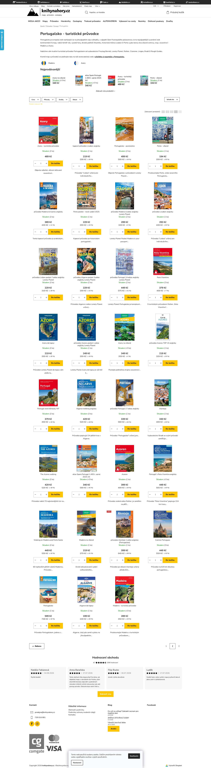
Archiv (113, 729)
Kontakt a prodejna (53, 6)
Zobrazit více (105, 694)
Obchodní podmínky (76, 710)
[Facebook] (31, 723)
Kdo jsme (66, 6)
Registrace (177, 6)
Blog (43, 6)
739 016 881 (40, 717)
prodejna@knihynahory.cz (45, 712)
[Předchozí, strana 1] (172, 646)
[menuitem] (34, 21)
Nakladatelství (77, 6)
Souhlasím (134, 756)
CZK (155, 6)
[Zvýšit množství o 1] (46, 163)
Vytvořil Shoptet (175, 765)
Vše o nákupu (34, 6)
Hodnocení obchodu (105, 657)
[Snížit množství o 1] (35, 163)
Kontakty (72, 715)
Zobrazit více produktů (105, 91)
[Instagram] (37, 723)
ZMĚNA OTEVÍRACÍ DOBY (118, 718)
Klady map (88, 6)
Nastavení (77, 762)
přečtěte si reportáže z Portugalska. (109, 57)
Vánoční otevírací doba (117, 723)
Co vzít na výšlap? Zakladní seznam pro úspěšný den (123, 712)
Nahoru (38, 646)
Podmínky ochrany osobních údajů (81, 712)
